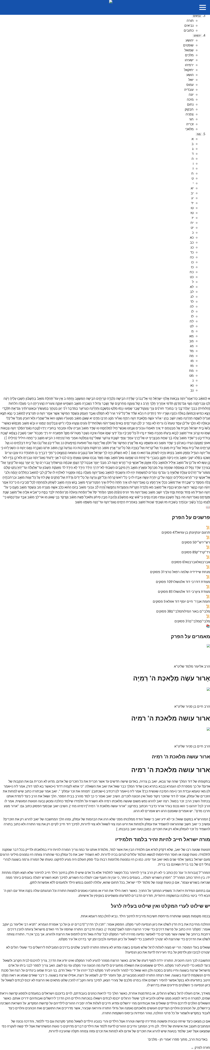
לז (192, 316)
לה (192, 306)
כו (192, 262)
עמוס (190, 84)
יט (192, 227)
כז (192, 267)
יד (192, 203)
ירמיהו (197, 35)
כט (192, 277)
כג (192, 247)
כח (192, 272)
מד (191, 351)
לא (192, 286)
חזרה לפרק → (200, 1047)
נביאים (197, 15)
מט (191, 375)
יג (192, 198)
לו (192, 311)
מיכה (190, 99)
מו (192, 360)
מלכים (189, 55)
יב (192, 193)
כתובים (189, 30)
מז (192, 365)
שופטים (188, 45)
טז (192, 213)
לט (192, 326)
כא (192, 237)
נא (192, 385)
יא (192, 188)
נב (192, 390)
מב (191, 341)
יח (192, 222)
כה (192, 257)
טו (192, 208)
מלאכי (189, 129)
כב (192, 242)
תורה (190, 20)
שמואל (189, 50)
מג (192, 346)
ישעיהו (189, 60)
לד (192, 301)
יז (193, 217)
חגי (191, 119)
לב (192, 291)
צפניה (190, 114)
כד (192, 252)
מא (191, 336)
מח (199, 134)
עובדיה (189, 89)
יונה (191, 94)
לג (192, 296)
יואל (191, 79)
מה (191, 355)
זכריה (190, 124)
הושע (190, 75)
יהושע (190, 40)
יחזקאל (189, 70)
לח (192, 321)
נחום (190, 104)
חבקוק (189, 109)
